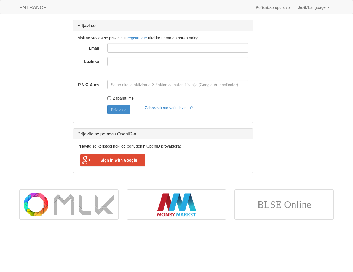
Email (94, 48)
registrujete (137, 37)
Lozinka (91, 61)
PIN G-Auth (88, 84)
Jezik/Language (312, 7)
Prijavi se (119, 109)
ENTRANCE (33, 7)
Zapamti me (123, 98)
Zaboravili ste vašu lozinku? (169, 107)
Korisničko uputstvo (273, 7)
